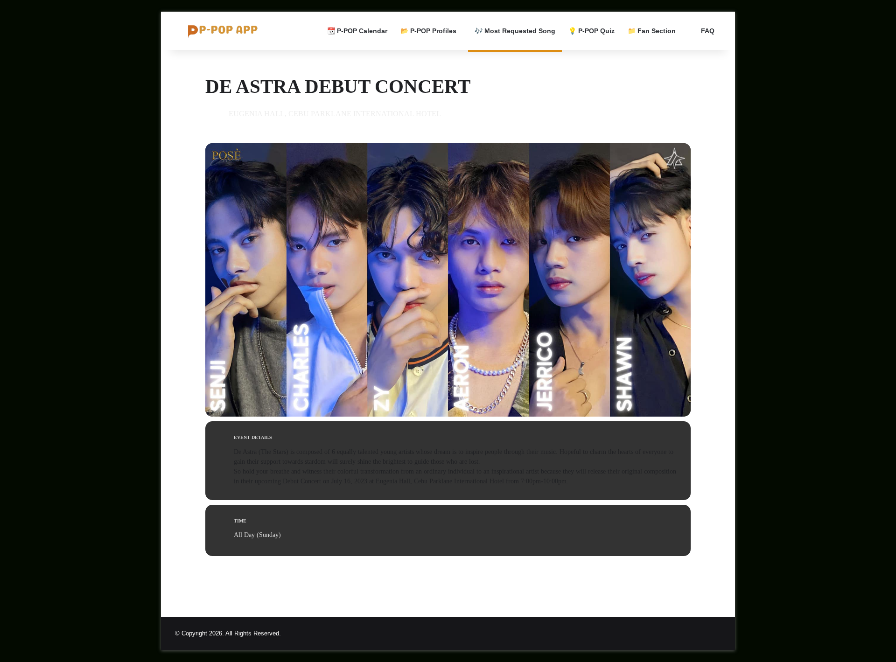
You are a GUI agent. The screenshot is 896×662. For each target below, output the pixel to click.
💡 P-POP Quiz (591, 31)
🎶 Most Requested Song (515, 31)
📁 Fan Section (652, 31)
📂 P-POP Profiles (428, 31)
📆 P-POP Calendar (357, 31)
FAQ (706, 31)
